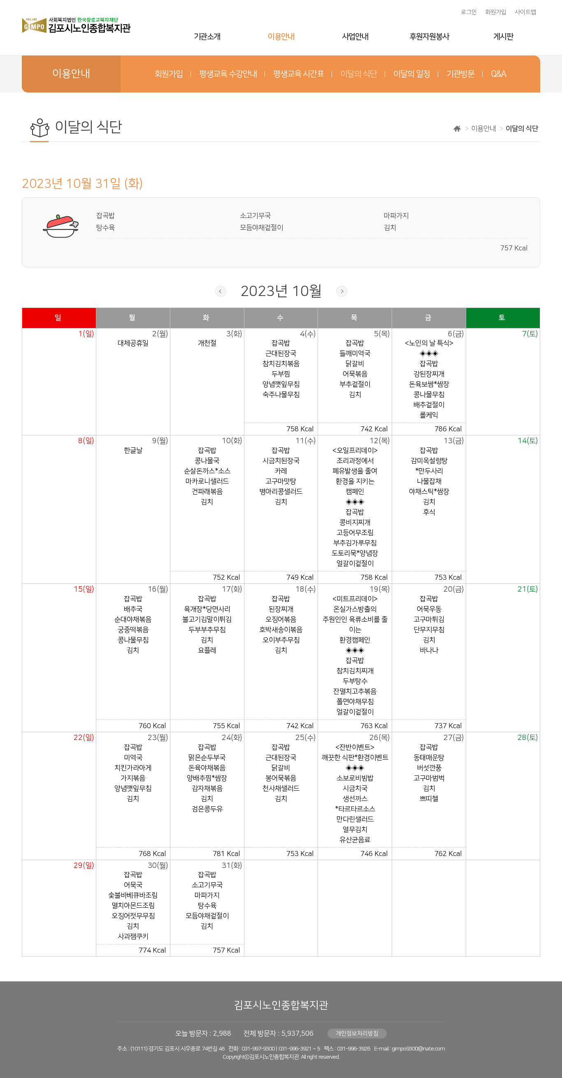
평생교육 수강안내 (228, 74)
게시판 (503, 36)
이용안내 (281, 36)
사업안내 (355, 36)
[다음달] (341, 291)
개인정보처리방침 (357, 1033)
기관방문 (460, 74)
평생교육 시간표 (298, 74)
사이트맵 (525, 12)
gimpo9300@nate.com (418, 1049)
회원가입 (495, 12)
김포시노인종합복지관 (281, 1005)
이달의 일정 (411, 74)
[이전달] (220, 291)
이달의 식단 (358, 74)
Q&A (498, 74)
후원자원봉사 (429, 36)
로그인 (469, 12)
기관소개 (207, 36)
